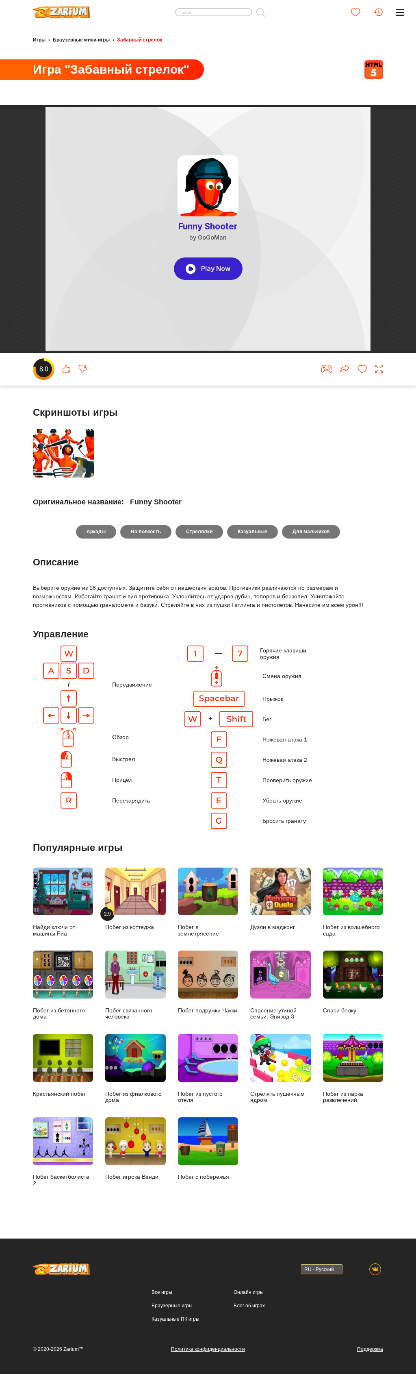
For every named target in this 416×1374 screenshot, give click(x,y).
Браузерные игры (172, 1306)
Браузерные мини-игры (81, 40)
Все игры (162, 1292)
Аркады (96, 531)
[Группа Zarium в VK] (375, 1269)
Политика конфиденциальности (208, 1349)
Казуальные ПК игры (175, 1319)
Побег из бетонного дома (59, 1014)
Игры (39, 40)
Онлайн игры (249, 1292)
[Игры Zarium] (61, 9)
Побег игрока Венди (131, 1177)
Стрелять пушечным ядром (277, 1097)
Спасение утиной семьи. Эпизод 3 (273, 1014)
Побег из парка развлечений (343, 1097)
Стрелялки (199, 531)
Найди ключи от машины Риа (54, 930)
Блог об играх (249, 1306)
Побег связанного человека (128, 1014)
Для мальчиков (310, 531)
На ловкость (146, 531)
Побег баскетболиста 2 (61, 1180)
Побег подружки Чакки (207, 1011)
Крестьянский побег (59, 1094)
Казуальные (252, 531)
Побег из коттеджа (129, 920)
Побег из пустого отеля (200, 1097)
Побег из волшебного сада (351, 930)
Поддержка (370, 1349)
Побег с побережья (203, 1177)
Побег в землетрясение (198, 930)
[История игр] (378, 12)
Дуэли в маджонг (272, 927)
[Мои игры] (355, 12)
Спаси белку (339, 1011)
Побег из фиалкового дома (133, 1097)
